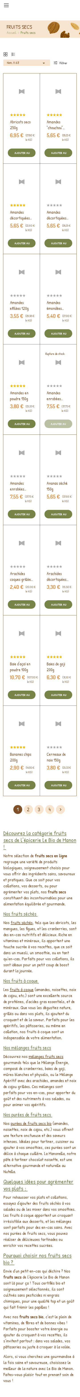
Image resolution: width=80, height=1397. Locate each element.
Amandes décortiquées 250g (20, 215)
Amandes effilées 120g (19, 305)
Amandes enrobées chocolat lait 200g (56, 396)
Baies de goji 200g (56, 667)
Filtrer (63, 63)
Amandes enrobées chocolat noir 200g (20, 486)
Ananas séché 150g (57, 486)
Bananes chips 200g (20, 757)
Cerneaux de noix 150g (56, 757)
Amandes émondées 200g (54, 305)
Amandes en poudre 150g (19, 396)
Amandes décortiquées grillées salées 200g (57, 215)
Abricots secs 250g (20, 124)
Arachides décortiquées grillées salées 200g (57, 576)
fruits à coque (22, 989)
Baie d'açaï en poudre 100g (20, 667)
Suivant (60, 809)
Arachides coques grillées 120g (21, 576)
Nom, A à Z (26, 63)
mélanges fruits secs (46, 1056)
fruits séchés (22, 922)
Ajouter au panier (22, 154)
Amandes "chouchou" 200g (55, 125)
